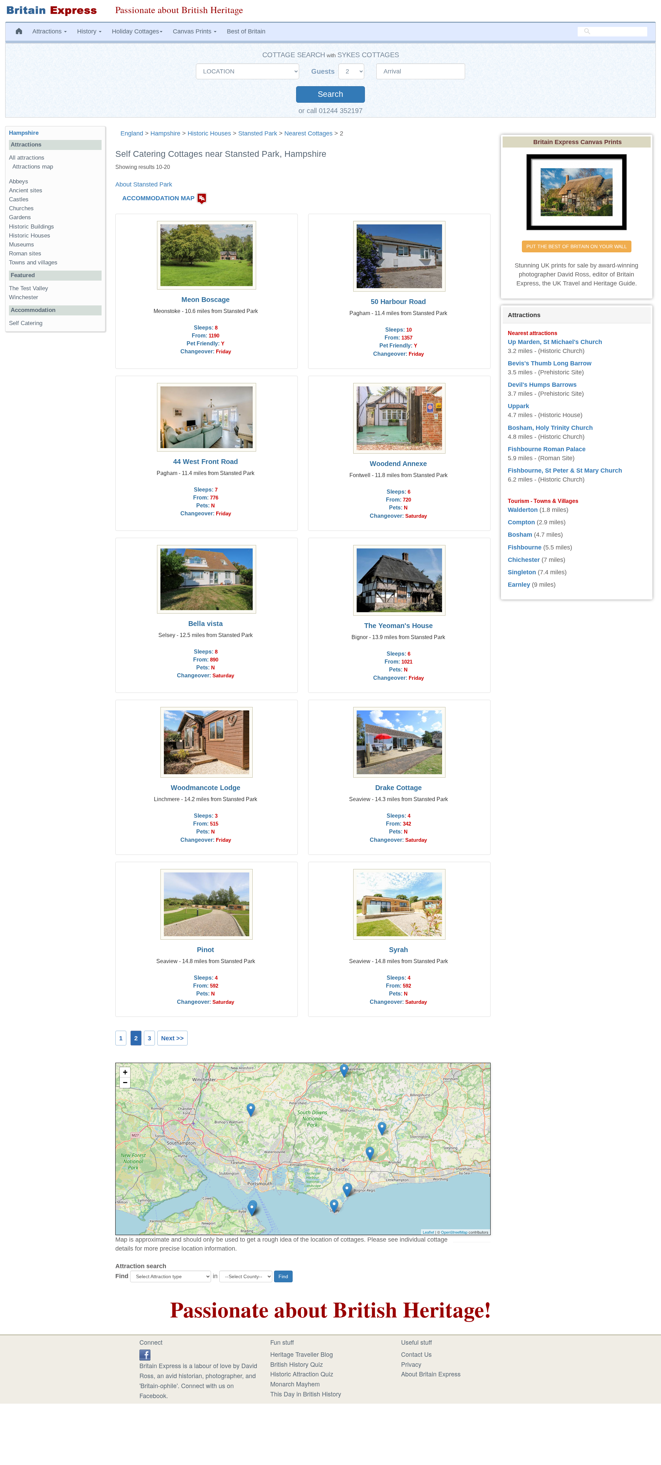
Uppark (518, 406)
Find (121, 1276)
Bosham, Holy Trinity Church (550, 427)
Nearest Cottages (308, 133)
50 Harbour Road (398, 301)
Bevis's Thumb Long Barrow (549, 363)
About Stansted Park (143, 184)
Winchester (23, 297)
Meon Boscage (205, 299)
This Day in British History (305, 1393)
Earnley (519, 584)
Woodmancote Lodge (205, 787)
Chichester (524, 559)
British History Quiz (296, 1364)
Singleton (522, 572)
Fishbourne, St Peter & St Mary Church (565, 470)
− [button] (125, 1082)
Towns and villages (33, 262)
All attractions (26, 157)
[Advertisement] (55, 443)
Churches (21, 208)
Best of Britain (246, 31)
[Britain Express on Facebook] (144, 1354)
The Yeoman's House (398, 625)
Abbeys (18, 181)
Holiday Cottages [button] (135, 31)
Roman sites (25, 253)
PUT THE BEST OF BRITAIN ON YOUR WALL (576, 246)
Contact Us (416, 1354)
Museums (21, 244)
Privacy (411, 1364)
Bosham (520, 534)
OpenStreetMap (454, 1232)
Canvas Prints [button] (193, 31)
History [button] (87, 31)
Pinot (205, 949)
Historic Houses (209, 133)
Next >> (172, 1038)
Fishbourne (525, 547)
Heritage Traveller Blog (301, 1354)
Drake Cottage (398, 787)
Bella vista (205, 623)
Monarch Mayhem (295, 1383)
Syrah (398, 949)
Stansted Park (257, 133)
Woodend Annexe (398, 463)
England (131, 133)
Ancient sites (25, 190)
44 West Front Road (205, 461)
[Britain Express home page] (55, 11)
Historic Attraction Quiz (301, 1373)
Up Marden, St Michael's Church (555, 342)
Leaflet (428, 1232)
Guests (324, 71)
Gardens (20, 217)
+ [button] (125, 1072)
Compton (521, 522)
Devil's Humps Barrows (542, 384)
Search (330, 94)
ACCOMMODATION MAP (158, 198)
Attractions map (32, 166)
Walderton (523, 509)
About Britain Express (431, 1373)
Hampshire (165, 133)
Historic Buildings (31, 226)
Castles (19, 199)
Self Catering (25, 323)
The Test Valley (28, 288)
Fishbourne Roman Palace (547, 449)
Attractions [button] (47, 31)
